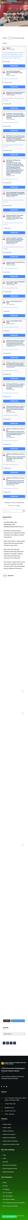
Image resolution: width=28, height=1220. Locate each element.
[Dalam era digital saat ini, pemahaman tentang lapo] (14, 721)
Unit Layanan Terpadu (9, 1199)
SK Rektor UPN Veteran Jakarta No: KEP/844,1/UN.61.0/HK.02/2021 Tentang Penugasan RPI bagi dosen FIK (15, 456)
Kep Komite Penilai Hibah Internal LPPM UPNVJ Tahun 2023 (14, 73)
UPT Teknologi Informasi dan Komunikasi (14, 1202)
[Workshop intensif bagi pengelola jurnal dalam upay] (14, 699)
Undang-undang (16, 57)
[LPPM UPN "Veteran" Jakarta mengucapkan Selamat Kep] (14, 589)
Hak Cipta (5, 52)
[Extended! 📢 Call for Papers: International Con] (14, 919)
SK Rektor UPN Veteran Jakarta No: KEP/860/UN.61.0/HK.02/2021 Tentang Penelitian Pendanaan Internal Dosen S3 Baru (15, 480)
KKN (18, 52)
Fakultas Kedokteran (8, 1131)
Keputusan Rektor (12, 52)
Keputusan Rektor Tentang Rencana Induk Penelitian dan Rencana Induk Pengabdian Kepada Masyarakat (14, 240)
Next (18, 505)
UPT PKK (5, 1186)
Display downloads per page (13, 38)
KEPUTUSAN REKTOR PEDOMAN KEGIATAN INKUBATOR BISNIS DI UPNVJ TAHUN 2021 (15, 194)
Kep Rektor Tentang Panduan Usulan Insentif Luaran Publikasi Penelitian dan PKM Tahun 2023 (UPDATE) (15, 116)
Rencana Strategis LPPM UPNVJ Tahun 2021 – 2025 (15, 282)
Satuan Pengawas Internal (10, 1168)
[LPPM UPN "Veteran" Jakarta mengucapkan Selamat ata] (14, 677)
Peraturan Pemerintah (12, 56)
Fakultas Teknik (7, 1127)
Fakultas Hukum (7, 1124)
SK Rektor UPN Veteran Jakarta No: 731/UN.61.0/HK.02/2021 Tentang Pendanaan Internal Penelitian (15, 386)
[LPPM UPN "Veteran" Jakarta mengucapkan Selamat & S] (14, 743)
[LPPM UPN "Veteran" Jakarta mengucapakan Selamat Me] (14, 831)
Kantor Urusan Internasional (10, 1206)
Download (14, 66)
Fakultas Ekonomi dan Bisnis (10, 1141)
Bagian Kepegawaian (8, 1172)
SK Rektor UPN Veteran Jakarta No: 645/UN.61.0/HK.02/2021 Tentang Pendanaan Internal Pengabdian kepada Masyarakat (15, 343)
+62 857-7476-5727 (10, 1104)
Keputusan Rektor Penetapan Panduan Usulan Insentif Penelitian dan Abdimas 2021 (14, 217)
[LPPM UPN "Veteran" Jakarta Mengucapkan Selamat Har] (14, 941)
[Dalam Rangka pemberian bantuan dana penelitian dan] (14, 897)
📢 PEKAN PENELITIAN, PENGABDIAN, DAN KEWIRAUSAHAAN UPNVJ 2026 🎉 (14, 524)
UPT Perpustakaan (8, 1196)
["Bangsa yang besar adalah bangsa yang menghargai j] (14, 765)
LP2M (4, 1155)
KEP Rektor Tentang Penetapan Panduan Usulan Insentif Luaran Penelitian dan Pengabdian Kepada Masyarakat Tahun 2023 (15, 138)
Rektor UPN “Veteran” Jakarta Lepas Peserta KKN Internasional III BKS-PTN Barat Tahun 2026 (14, 543)
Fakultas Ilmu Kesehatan (9, 1137)
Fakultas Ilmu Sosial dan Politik (11, 1144)
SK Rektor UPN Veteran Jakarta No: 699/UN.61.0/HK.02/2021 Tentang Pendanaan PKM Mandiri (15, 364)
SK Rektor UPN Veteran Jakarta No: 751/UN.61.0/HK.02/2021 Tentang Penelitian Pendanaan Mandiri (15, 408)
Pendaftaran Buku (12, 54)
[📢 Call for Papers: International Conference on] (14, 985)
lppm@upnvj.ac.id (9, 1107)
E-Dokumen (6, 78)
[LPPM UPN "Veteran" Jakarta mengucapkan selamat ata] (14, 655)
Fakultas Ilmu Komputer (9, 1134)
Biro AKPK (5, 1162)
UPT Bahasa (6, 1189)
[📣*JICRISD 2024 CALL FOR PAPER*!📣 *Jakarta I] (14, 963)
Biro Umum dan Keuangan (10, 1165)
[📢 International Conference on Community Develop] (14, 875)
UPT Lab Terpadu (7, 1192)
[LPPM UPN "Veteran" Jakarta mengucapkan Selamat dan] (14, 787)
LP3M (4, 1158)
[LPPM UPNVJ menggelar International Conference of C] (14, 853)
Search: (5, 43)
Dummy (8, 48)
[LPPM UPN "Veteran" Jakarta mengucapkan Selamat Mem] (14, 1007)
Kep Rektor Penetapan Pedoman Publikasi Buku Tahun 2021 (15, 93)
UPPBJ (5, 1182)
